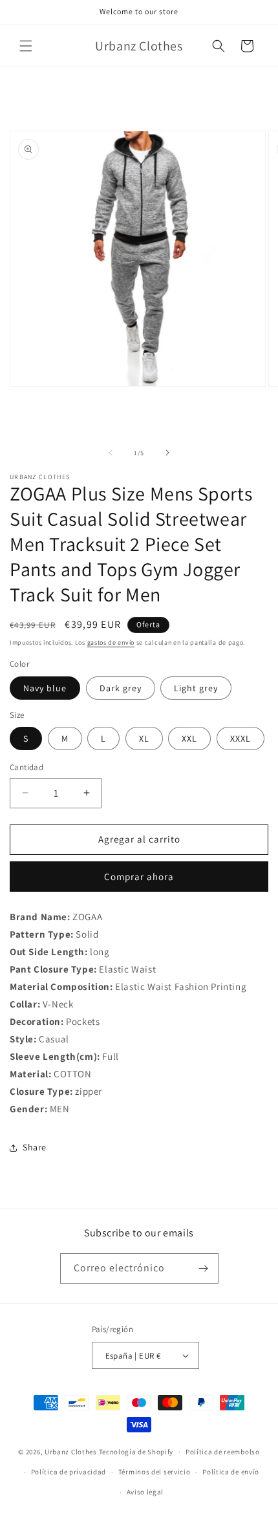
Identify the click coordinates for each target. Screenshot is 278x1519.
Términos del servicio (154, 1471)
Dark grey (121, 688)
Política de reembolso (223, 1451)
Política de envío (230, 1471)
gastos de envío (111, 642)
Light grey (196, 688)
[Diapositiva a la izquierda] (110, 452)
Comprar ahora (139, 876)
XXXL (240, 738)
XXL (189, 738)
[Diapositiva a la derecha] (167, 452)
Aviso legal (145, 1491)
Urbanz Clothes (71, 1451)
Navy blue (45, 688)
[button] (26, 46)
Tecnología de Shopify (136, 1451)
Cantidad (26, 767)
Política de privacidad (68, 1471)
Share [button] (35, 1147)
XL (144, 738)
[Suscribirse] (203, 1268)
